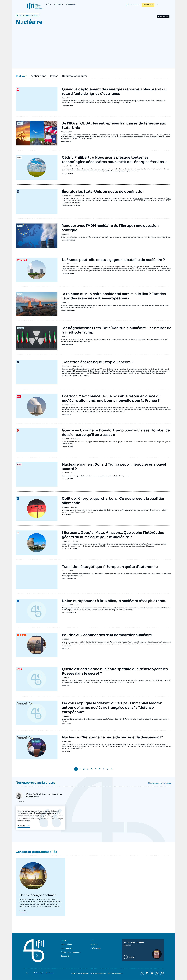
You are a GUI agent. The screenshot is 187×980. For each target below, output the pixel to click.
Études (20, 226)
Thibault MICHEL (67, 205)
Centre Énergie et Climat (85, 200)
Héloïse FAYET (66, 649)
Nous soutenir (148, 5)
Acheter (132, 957)
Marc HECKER (76, 205)
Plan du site (49, 973)
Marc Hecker (139, 198)
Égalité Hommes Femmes (71, 952)
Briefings (20, 123)
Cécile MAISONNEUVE (68, 240)
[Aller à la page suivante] (111, 769)
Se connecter (135, 5)
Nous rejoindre (66, 944)
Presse (63, 940)
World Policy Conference (98, 973)
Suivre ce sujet (164, 16)
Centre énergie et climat (98, 371)
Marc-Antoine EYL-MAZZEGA (70, 376)
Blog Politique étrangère (115, 973)
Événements (71, 4)
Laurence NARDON (67, 446)
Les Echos (34, 797)
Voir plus (22, 910)
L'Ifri (47, 4)
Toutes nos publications (29, 15)
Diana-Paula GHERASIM (69, 578)
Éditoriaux (20, 328)
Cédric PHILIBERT (67, 105)
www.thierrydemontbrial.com (80, 973)
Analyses (57, 4)
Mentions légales (39, 973)
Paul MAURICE (66, 414)
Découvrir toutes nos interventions (159, 783)
